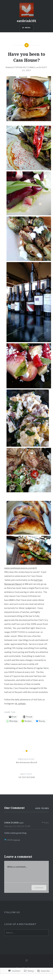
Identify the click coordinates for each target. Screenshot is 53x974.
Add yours (42, 808)
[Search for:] (26, 932)
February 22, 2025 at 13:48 (17, 826)
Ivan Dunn (11, 822)
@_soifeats (20, 703)
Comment (38, 887)
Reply (46, 822)
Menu (28, 27)
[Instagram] (26, 960)
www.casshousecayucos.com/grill (20, 567)
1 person (16, 840)
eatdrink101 (26, 21)
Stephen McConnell (24, 67)
